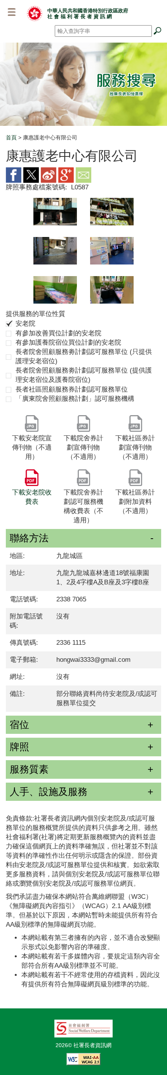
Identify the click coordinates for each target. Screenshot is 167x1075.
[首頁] (34, 13)
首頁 (11, 137)
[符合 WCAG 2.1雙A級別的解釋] (83, 1058)
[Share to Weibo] (48, 174)
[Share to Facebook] (13, 174)
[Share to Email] (83, 174)
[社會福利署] (83, 1028)
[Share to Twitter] (31, 174)
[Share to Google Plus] (66, 174)
